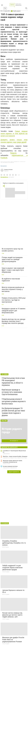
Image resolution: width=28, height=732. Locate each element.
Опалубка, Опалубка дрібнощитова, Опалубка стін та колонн (14, 543)
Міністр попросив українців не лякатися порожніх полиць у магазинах (13, 289)
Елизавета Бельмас (8, 169)
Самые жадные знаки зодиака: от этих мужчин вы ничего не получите (14, 133)
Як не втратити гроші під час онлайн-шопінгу (12, 250)
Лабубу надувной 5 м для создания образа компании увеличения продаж (12, 568)
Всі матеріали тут (14, 440)
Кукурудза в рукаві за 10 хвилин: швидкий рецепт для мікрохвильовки (14, 311)
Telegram (13, 153)
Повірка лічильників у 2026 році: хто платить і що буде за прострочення (14, 300)
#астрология (4, 166)
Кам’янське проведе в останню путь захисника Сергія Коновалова (12, 392)
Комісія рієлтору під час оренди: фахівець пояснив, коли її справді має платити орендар (13, 321)
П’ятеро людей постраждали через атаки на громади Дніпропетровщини (12, 259)
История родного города (12, 430)
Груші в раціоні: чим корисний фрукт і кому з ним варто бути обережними (13, 270)
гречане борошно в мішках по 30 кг (13, 591)
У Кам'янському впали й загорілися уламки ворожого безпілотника (14, 401)
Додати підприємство (14, 471)
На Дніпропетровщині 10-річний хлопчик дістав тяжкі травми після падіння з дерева (13, 412)
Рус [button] (5, 8)
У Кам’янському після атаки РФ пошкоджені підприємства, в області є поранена (13, 381)
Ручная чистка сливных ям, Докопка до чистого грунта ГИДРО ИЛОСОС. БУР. (12, 615)
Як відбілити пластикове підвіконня (11, 280)
